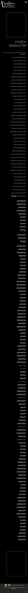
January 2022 (22, 238)
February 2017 (22, 423)
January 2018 (22, 388)
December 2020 (21, 281)
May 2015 (23, 488)
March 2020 (22, 307)
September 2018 (21, 362)
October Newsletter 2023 (19, 167)
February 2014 (21, 536)
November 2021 (21, 246)
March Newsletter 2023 (19, 189)
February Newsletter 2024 (18, 154)
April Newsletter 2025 (19, 109)
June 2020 (23, 297)
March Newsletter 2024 (19, 151)
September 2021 (21, 252)
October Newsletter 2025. (18, 89)
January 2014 (22, 539)
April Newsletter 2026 (19, 70)
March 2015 (22, 494)
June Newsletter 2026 (19, 64)
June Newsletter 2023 (19, 180)
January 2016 (22, 465)
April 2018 (23, 378)
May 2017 (23, 413)
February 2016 (22, 462)
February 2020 (21, 310)
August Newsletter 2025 (19, 96)
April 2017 (23, 417)
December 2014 (21, 504)
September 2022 (21, 210)
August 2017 (22, 404)
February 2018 (22, 384)
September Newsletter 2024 (18, 131)
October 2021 (22, 249)
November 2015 (21, 472)
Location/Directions (18, 585)
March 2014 (22, 533)
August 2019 (22, 330)
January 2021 (22, 278)
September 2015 (21, 478)
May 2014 (23, 526)
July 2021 (23, 259)
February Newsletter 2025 (18, 115)
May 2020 (23, 301)
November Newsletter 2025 (18, 86)
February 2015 (22, 497)
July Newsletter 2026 (20, 60)
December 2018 (21, 352)
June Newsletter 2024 (19, 141)
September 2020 (21, 288)
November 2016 (21, 433)
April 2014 (23, 530)
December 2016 (21, 430)
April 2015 (23, 491)
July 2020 (23, 294)
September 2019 (21, 326)
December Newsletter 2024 (18, 122)
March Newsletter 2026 (19, 73)
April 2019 (23, 343)
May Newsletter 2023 (20, 183)
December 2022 (21, 201)
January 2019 (22, 349)
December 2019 (21, 317)
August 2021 (22, 255)
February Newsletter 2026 (18, 76)
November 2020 (21, 284)
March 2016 (22, 459)
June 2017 (23, 410)
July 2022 (23, 217)
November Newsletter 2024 (18, 125)
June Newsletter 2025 (19, 102)
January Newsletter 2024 (18, 157)
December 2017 (21, 391)
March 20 (23, 230)
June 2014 (23, 523)
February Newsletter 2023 (18, 193)
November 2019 (21, 320)
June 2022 (23, 220)
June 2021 (23, 262)
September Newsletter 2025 (18, 93)
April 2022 (23, 226)
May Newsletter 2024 (20, 144)
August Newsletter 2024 (19, 134)
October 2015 (22, 475)
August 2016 (22, 443)
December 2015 (21, 468)
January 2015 (22, 501)
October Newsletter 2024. (18, 128)
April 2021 (23, 268)
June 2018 (23, 372)
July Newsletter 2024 (20, 138)
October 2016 (22, 436)
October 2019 (22, 323)
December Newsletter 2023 (18, 160)
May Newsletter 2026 (20, 67)
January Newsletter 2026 (18, 80)
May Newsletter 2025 (20, 105)
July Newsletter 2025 (20, 99)
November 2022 (21, 204)
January (13, 196)
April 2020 (23, 304)
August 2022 (22, 214)
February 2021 (22, 275)
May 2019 (23, 339)
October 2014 (22, 510)
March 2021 (22, 272)
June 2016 (23, 449)
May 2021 (23, 265)
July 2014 (23, 520)
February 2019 (22, 346)
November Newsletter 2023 (18, 164)
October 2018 (22, 359)
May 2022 (23, 223)
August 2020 (22, 291)
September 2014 (21, 513)
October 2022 (22, 207)
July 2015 (23, 484)
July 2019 (23, 333)
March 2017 (22, 420)
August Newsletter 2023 (19, 173)
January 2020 (22, 314)
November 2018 (21, 355)
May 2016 (23, 452)
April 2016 (23, 455)
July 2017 (23, 407)
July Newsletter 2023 (20, 176)
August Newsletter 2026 (19, 57)
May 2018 (23, 375)
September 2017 (21, 401)
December (23, 241)
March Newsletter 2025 (19, 112)
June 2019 (23, 336)
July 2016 (23, 446)
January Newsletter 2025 (18, 118)
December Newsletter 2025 (18, 83)
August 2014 (22, 517)
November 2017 (21, 394)
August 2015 (22, 481)
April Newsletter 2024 (19, 147)
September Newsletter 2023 (18, 170)
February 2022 (21, 234)
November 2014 (21, 507)
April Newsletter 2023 (19, 186)
